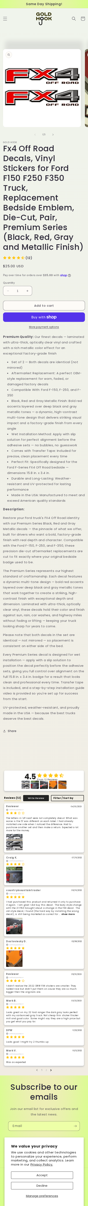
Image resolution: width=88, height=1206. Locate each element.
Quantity (9, 283)
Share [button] (12, 731)
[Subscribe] (75, 1126)
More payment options (44, 327)
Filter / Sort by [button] (63, 798)
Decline (41, 1185)
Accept (42, 1175)
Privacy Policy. (41, 1164)
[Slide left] (34, 134)
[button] (5, 18)
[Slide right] (53, 134)
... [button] (66, 914)
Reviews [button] (12, 798)
